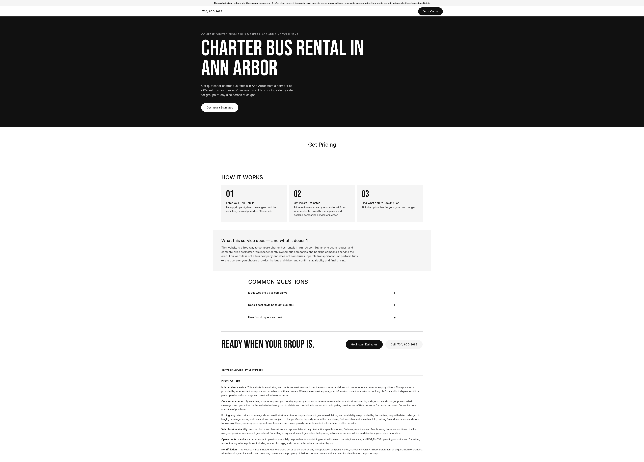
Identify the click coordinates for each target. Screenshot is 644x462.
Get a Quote (430, 11)
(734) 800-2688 (211, 11)
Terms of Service (232, 369)
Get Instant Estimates (220, 107)
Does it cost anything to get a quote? (322, 305)
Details (426, 3)
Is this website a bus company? (322, 292)
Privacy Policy (254, 369)
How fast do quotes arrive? (322, 317)
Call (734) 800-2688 (404, 344)
